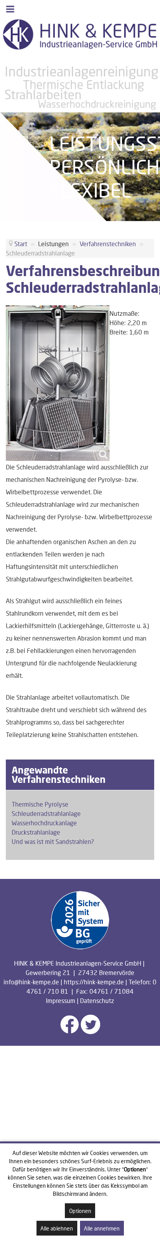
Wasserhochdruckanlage (44, 822)
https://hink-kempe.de (94, 981)
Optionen (80, 1211)
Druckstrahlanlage (36, 832)
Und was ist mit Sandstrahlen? (53, 841)
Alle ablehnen (56, 1228)
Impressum (60, 1000)
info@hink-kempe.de (31, 981)
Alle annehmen (102, 1228)
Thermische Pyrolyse (40, 804)
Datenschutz (97, 1000)
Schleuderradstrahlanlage (46, 813)
